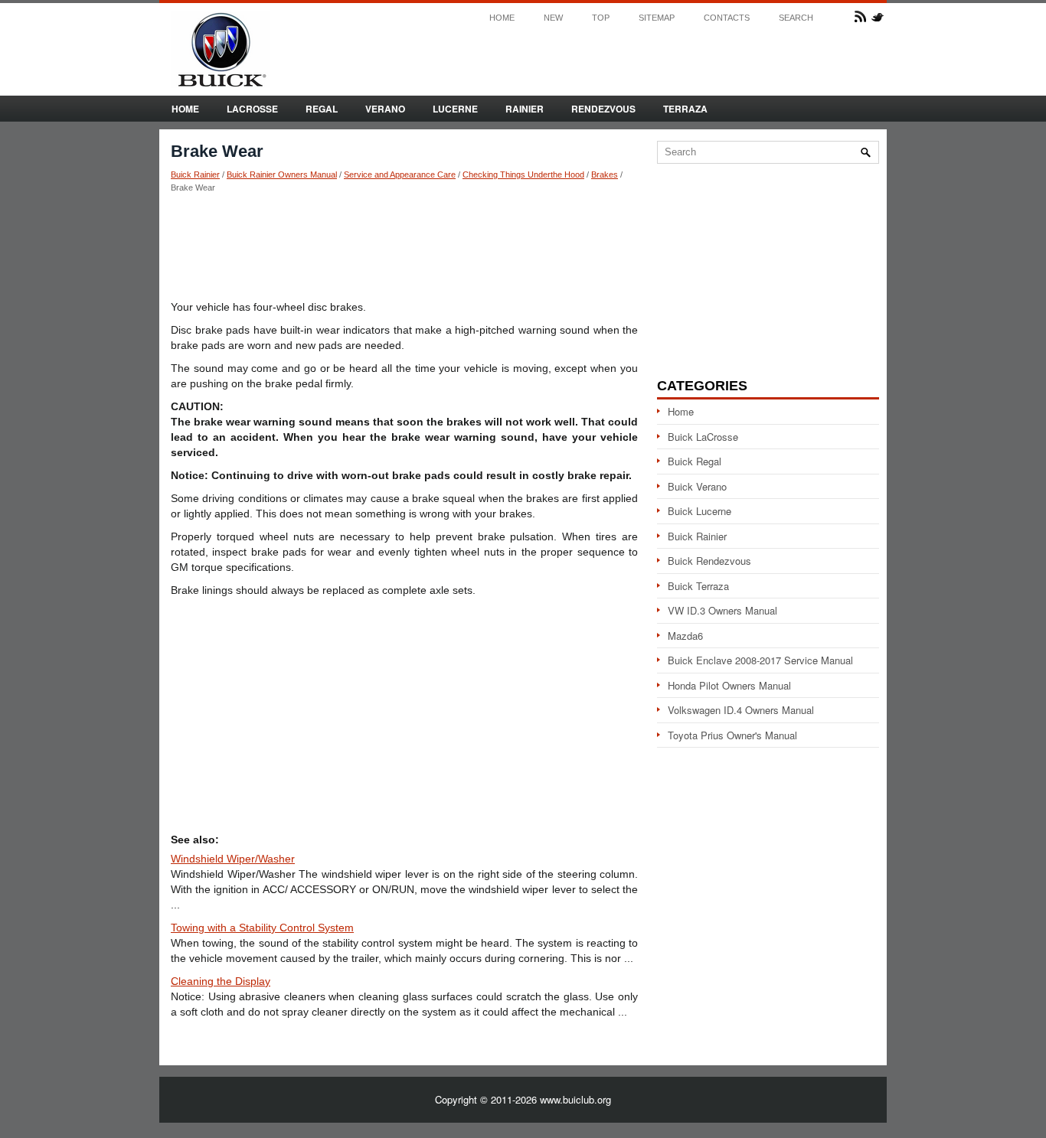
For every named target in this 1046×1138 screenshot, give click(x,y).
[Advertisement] (404, 246)
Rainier (524, 109)
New (553, 18)
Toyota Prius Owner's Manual (732, 735)
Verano (385, 109)
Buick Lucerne (699, 511)
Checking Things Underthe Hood (523, 174)
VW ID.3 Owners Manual (722, 610)
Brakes (604, 174)
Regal (322, 109)
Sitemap (657, 18)
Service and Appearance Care (400, 174)
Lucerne (455, 109)
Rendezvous (603, 109)
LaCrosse (252, 109)
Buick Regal (694, 461)
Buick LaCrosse (703, 436)
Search (796, 18)
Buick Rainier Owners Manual (282, 174)
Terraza (685, 109)
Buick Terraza (698, 586)
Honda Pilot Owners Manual (729, 685)
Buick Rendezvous (709, 560)
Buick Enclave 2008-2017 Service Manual (760, 660)
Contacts (727, 18)
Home (502, 18)
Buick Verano (697, 486)
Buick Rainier (195, 174)
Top (601, 18)
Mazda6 (685, 635)
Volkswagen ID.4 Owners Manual (741, 710)
